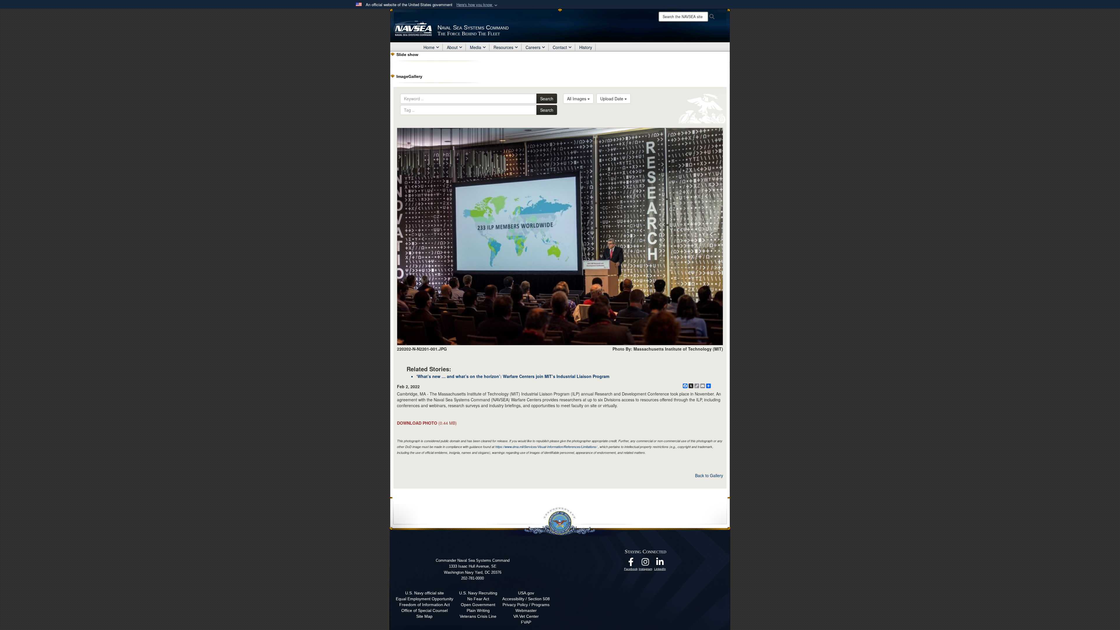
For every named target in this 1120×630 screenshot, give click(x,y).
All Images (577, 99)
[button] (477, 5)
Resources (503, 47)
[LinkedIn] (660, 563)
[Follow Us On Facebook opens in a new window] (631, 563)
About (452, 47)
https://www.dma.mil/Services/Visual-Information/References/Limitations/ (546, 446)
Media (475, 47)
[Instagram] (645, 563)
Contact (560, 47)
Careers (533, 47)
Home (429, 47)
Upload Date (612, 99)
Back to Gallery (709, 475)
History (585, 47)
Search (546, 99)
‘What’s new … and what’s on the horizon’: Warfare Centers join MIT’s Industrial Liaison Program (512, 376)
